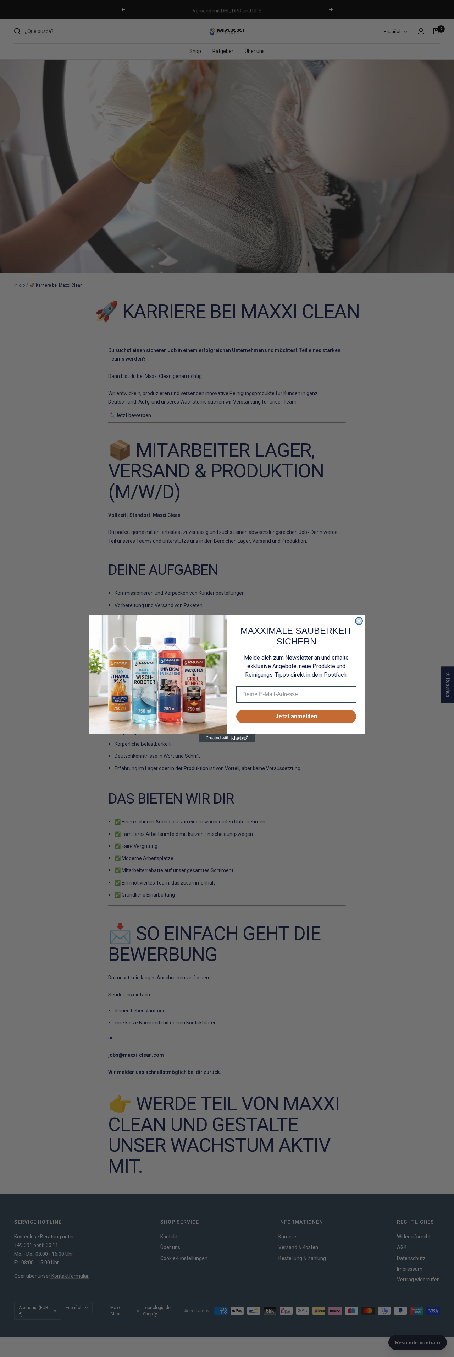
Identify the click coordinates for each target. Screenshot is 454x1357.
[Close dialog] (358, 621)
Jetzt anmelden (296, 716)
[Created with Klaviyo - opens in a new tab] (227, 738)
